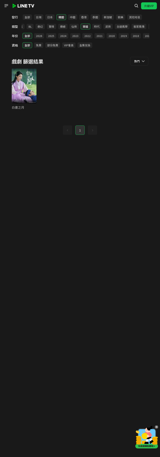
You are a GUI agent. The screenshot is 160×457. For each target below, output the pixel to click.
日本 (50, 17)
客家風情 (138, 26)
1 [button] (80, 130)
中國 (72, 17)
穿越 (85, 26)
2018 (136, 36)
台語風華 (122, 26)
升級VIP (149, 6)
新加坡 (108, 17)
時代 (97, 26)
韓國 (61, 17)
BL (30, 26)
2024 (63, 36)
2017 (148, 36)
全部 (27, 17)
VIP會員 (69, 45)
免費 (38, 45)
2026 (39, 36)
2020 (111, 36)
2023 (75, 36)
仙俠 (74, 26)
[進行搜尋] (136, 6)
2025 (51, 36)
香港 (84, 17)
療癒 (63, 26)
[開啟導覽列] (6, 6)
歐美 (120, 17)
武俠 (108, 26)
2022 (87, 36)
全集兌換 (84, 45)
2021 (99, 36)
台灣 (38, 17)
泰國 (95, 17)
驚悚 (51, 26)
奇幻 (40, 26)
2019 (124, 36)
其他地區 (134, 17)
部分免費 (52, 45)
